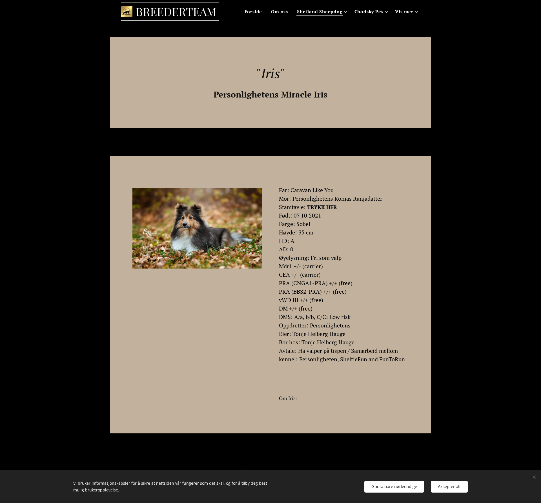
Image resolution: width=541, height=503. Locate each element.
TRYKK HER (322, 207)
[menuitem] (255, 12)
